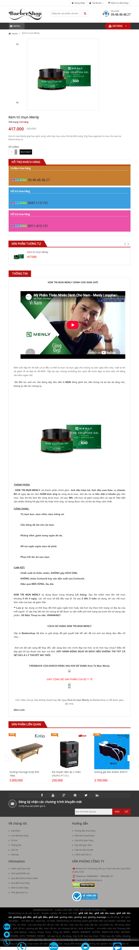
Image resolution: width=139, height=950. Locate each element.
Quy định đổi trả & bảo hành (24, 878)
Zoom (95, 106)
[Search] (85, 13)
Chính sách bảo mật (20, 868)
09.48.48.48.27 (121, 14)
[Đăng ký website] (84, 896)
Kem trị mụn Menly (37, 252)
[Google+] (64, 795)
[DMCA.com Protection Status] (83, 884)
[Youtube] (53, 795)
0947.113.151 (38, 203)
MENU (16, 26)
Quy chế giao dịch (83, 845)
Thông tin (20, 273)
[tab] (19, 273)
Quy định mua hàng (20, 883)
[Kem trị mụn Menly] (18, 256)
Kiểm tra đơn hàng (119, 3)
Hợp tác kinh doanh (84, 849)
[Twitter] (86, 795)
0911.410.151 (38, 226)
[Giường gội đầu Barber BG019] (112, 751)
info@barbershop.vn (92, 880)
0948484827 (93, 876)
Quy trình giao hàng (84, 840)
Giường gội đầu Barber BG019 (110, 771)
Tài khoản (97, 3)
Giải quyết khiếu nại (20, 873)
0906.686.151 (106, 876)
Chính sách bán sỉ (83, 854)
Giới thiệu (15, 830)
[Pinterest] (75, 795)
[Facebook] (42, 795)
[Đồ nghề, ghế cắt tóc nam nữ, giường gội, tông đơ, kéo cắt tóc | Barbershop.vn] (25, 14)
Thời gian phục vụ (19, 892)
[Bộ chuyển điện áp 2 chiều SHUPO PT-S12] (69, 751)
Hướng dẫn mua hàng (85, 830)
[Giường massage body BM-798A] (27, 751)
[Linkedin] (97, 795)
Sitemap (15, 854)
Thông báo (16, 845)
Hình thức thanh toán (85, 835)
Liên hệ (14, 849)
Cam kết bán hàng (19, 835)
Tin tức (14, 840)
